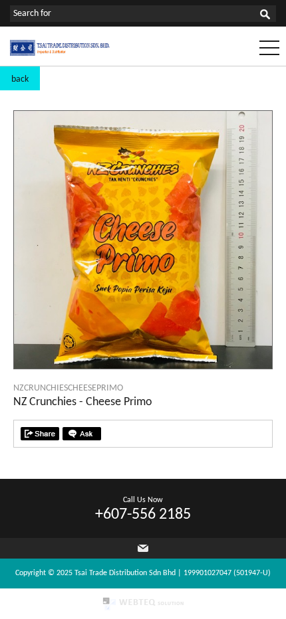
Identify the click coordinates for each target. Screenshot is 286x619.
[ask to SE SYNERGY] (82, 433)
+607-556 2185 (143, 515)
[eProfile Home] (60, 53)
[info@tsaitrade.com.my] (143, 548)
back (20, 79)
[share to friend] (40, 433)
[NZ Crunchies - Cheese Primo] (143, 366)
